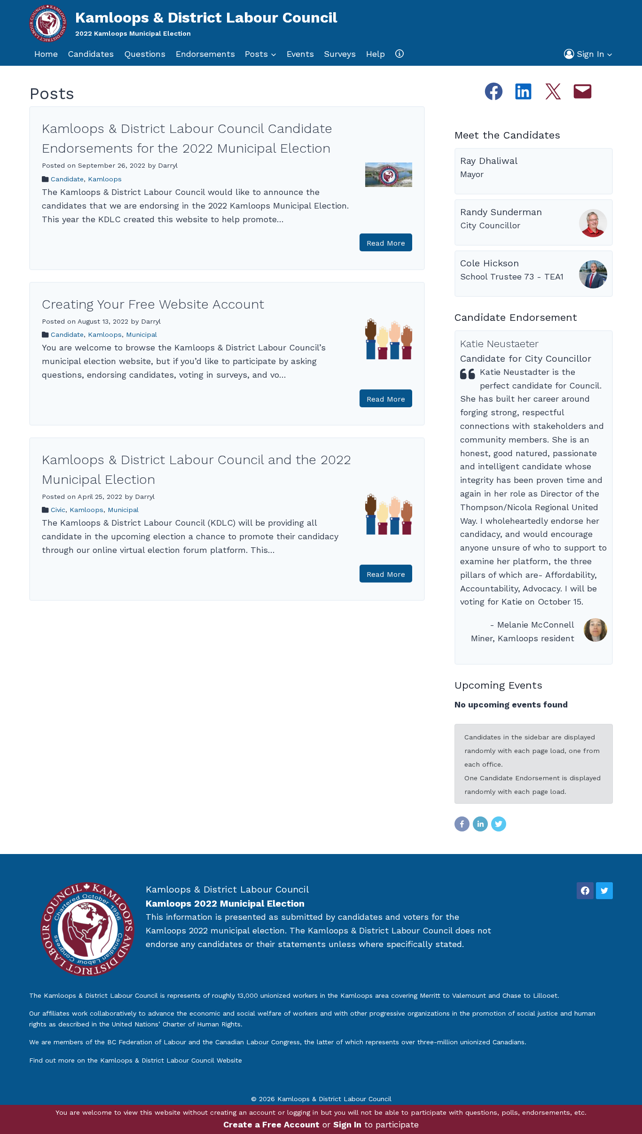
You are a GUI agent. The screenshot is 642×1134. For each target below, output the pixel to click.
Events (300, 54)
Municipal (141, 334)
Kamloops (105, 179)
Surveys (340, 54)
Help (375, 54)
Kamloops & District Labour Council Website (171, 1060)
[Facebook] (585, 890)
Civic (58, 509)
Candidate (67, 179)
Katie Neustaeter (499, 344)
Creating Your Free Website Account (153, 304)
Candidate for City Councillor (525, 358)
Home (46, 54)
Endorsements (205, 54)
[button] (609, 54)
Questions (144, 54)
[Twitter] (604, 890)
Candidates (91, 54)
